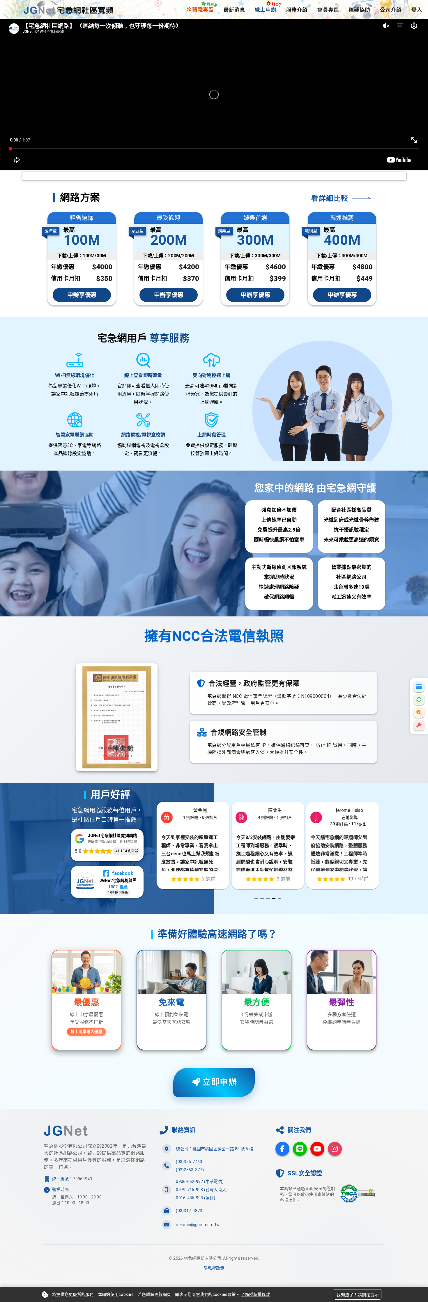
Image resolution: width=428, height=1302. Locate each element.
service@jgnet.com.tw (198, 1224)
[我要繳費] (419, 686)
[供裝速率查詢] (419, 712)
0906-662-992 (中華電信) (200, 1181)
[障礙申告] (419, 725)
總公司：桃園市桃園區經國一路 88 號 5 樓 (214, 1149)
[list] (214, 1187)
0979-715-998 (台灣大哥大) (202, 1189)
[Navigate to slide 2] (262, 898)
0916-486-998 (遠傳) (195, 1198)
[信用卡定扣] (419, 699)
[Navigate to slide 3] (268, 898)
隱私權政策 (214, 1268)
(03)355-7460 (189, 1161)
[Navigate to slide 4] (274, 898)
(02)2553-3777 (190, 1170)
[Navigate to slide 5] (279, 898)
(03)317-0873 (189, 1210)
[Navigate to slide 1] (256, 898)
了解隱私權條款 (255, 1294)
